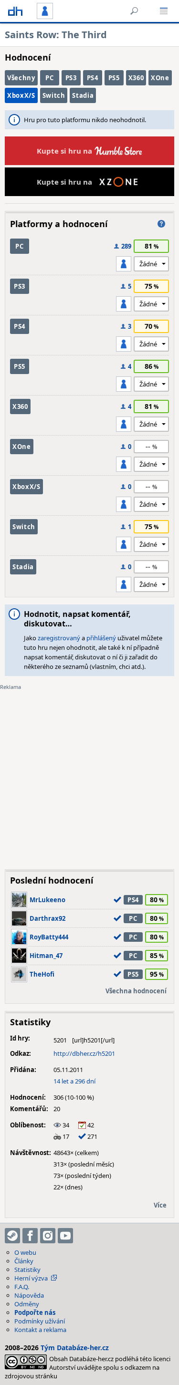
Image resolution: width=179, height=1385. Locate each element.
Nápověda (29, 1295)
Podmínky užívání (39, 1321)
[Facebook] (30, 1235)
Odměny (26, 1304)
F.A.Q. (21, 1286)
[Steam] (12, 1235)
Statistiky (27, 1269)
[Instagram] (47, 1235)
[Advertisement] (89, 772)
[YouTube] (65, 1235)
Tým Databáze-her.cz (75, 1347)
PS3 (71, 77)
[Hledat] (134, 11)
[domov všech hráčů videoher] (15, 11)
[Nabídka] (163, 11)
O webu (25, 1252)
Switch (53, 95)
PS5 (114, 77)
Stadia (83, 95)
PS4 (92, 77)
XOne (160, 77)
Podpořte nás (34, 1312)
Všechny (21, 77)
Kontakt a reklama (40, 1329)
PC (49, 77)
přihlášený (101, 638)
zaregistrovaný (59, 638)
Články (23, 1261)
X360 (136, 77)
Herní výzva (31, 1278)
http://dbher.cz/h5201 (84, 1053)
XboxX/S (21, 95)
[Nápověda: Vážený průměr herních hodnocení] (161, 223)
